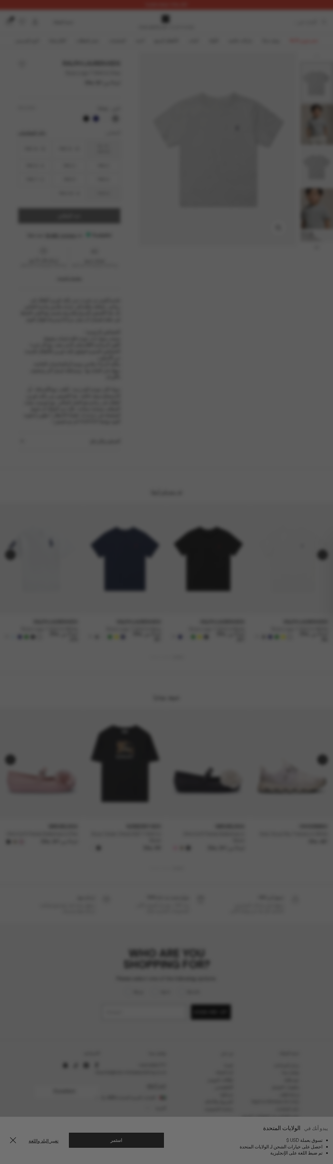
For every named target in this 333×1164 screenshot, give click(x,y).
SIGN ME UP (103, 642)
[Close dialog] (285, 505)
